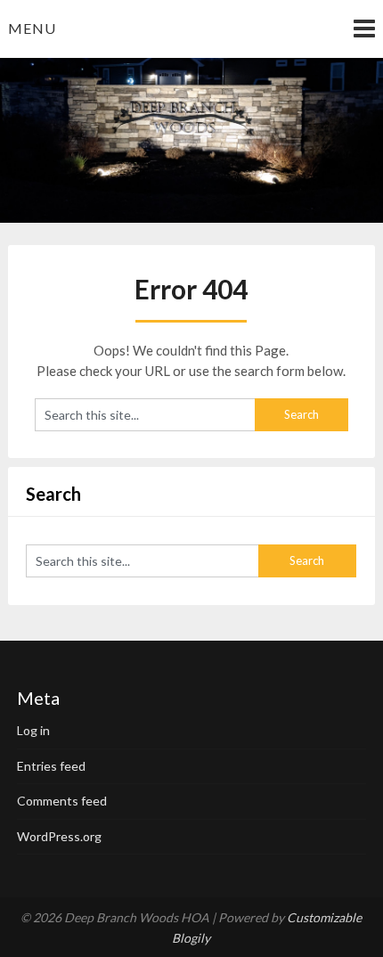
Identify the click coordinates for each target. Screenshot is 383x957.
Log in (33, 730)
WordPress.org (59, 836)
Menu (32, 28)
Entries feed (51, 765)
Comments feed (62, 800)
